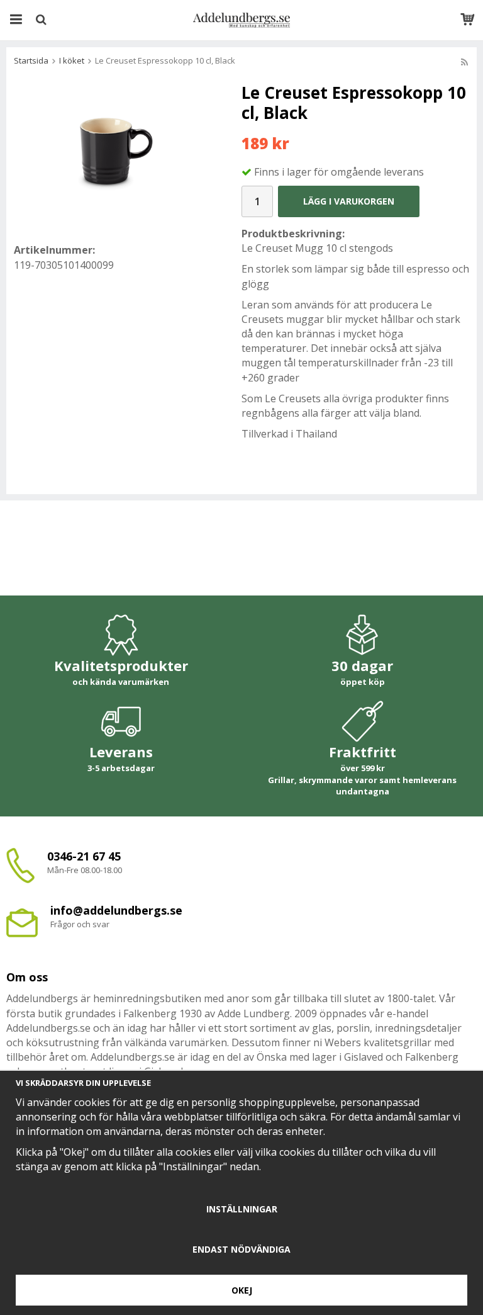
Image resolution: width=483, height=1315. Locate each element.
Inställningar (241, 1209)
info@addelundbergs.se (116, 910)
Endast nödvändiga (241, 1249)
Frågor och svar (79, 924)
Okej (241, 1290)
